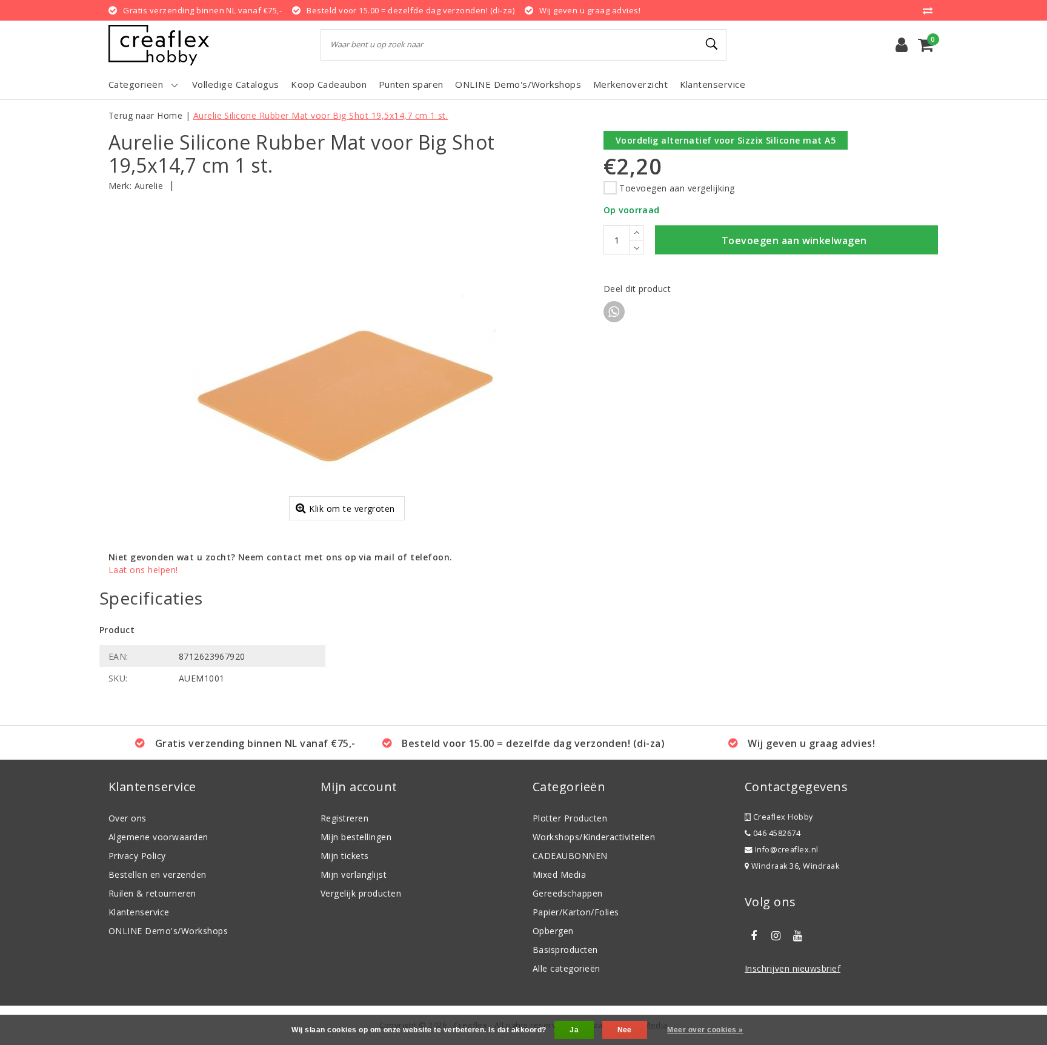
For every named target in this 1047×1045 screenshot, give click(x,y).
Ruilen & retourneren (152, 893)
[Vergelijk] (931, 10)
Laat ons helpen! (143, 570)
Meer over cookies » (705, 1030)
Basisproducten (565, 949)
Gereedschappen (568, 893)
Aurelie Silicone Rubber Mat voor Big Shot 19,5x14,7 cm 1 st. (320, 115)
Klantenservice (139, 912)
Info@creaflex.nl (787, 849)
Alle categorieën (566, 968)
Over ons (127, 818)
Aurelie (149, 185)
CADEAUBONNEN (570, 855)
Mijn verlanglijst (354, 874)
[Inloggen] (902, 44)
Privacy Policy (137, 855)
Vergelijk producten (361, 893)
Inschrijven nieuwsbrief (792, 968)
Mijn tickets (345, 855)
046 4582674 (775, 833)
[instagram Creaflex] (775, 936)
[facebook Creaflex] (754, 936)
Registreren (344, 818)
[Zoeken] (712, 44)
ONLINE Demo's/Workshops (168, 931)
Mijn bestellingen (356, 837)
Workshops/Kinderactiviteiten (594, 837)
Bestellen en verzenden (157, 874)
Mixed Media (559, 874)
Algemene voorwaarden (158, 837)
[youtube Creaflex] (798, 936)
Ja (574, 1030)
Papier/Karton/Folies (576, 912)
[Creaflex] (158, 45)
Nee (624, 1030)
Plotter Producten (570, 818)
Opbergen (553, 931)
